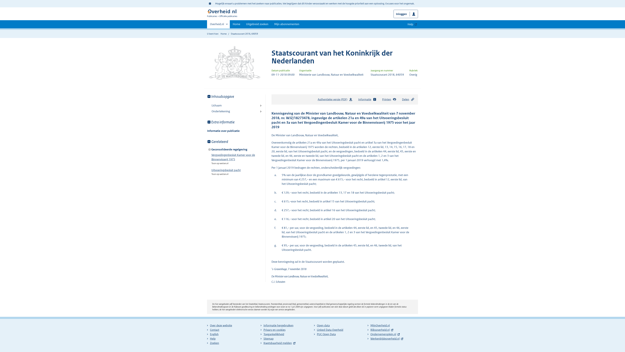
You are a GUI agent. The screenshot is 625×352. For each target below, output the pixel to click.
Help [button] (410, 24)
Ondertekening (221, 111)
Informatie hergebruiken (278, 325)
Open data (323, 325)
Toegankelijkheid (274, 334)
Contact (214, 330)
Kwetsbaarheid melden (278, 343)
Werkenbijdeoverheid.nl (385, 338)
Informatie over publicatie (223, 131)
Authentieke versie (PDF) (333, 100)
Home (236, 24)
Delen (405, 99)
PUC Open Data (326, 334)
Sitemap (269, 338)
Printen (386, 99)
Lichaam (217, 105)
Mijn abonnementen (286, 24)
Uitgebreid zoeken (257, 24)
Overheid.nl (217, 25)
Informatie (364, 99)
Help (213, 338)
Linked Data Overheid (330, 330)
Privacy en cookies (274, 330)
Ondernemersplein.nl (383, 334)
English (214, 334)
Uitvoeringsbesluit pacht (226, 170)
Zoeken (214, 343)
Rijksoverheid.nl (380, 330)
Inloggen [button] (401, 14)
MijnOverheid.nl (380, 325)
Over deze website (221, 325)
